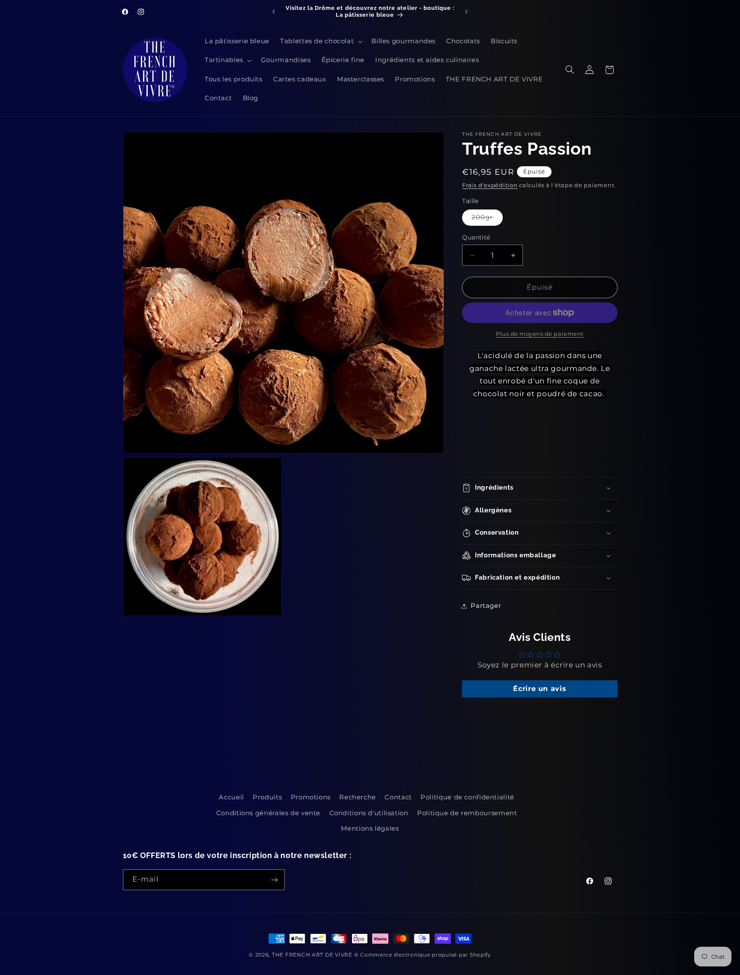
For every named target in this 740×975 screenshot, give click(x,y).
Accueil (231, 797)
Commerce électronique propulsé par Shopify (425, 955)
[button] (320, 41)
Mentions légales (370, 828)
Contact (398, 797)
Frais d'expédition (489, 185)
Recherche (357, 797)
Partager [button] (486, 606)
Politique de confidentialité (467, 797)
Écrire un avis (539, 689)
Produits (267, 797)
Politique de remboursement (467, 813)
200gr (486, 219)
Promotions (311, 797)
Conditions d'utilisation (369, 813)
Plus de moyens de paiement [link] (540, 334)
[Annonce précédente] (273, 11)
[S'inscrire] (274, 879)
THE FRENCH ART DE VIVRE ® (315, 955)
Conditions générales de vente (268, 813)
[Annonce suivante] (466, 11)
